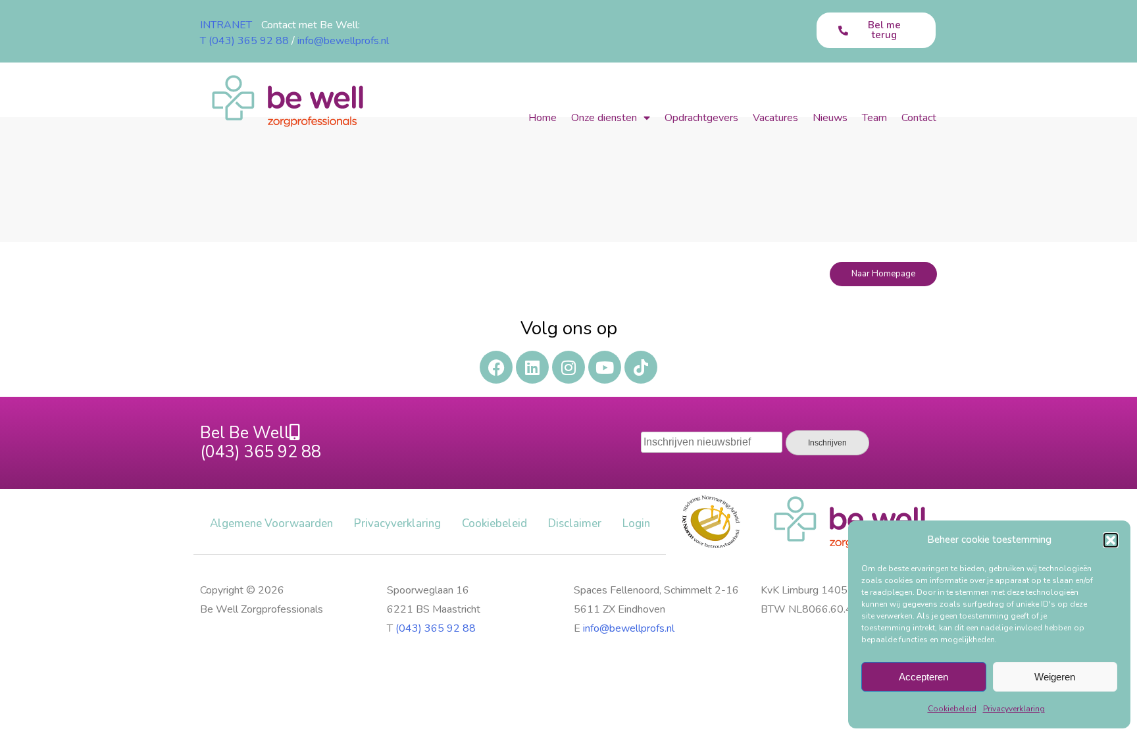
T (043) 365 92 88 (244, 41)
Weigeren (1054, 676)
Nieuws (830, 117)
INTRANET (226, 25)
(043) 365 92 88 (435, 628)
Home (542, 117)
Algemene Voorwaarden (271, 523)
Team (874, 117)
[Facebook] (496, 367)
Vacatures (775, 117)
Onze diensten (604, 117)
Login (636, 523)
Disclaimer (574, 523)
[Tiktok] (640, 367)
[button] (1110, 540)
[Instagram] (568, 367)
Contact (918, 117)
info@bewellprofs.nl (343, 41)
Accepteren (923, 676)
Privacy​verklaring (1014, 708)
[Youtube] (604, 367)
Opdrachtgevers (701, 117)
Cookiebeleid (952, 708)
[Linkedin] (532, 367)
